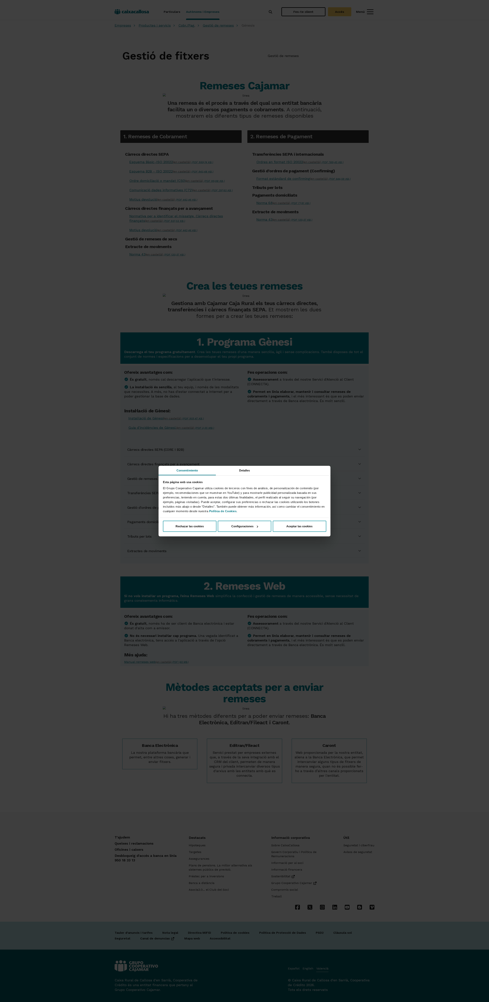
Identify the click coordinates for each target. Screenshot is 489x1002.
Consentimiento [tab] (187, 470)
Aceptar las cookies (299, 526)
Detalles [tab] (244, 470)
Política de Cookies (223, 511)
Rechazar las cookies (190, 526)
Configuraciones (242, 526)
